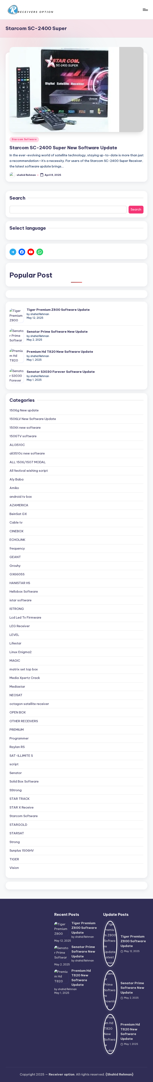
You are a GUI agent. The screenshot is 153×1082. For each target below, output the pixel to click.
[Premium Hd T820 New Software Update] (17, 356)
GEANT (15, 557)
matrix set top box (24, 669)
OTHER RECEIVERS (24, 721)
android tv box (21, 497)
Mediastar (17, 687)
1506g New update (24, 410)
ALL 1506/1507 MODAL (28, 462)
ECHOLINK (17, 540)
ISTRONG (17, 609)
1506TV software (23, 436)
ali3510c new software (27, 453)
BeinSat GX (18, 514)
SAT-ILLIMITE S (21, 756)
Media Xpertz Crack (25, 678)
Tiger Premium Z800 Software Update (58, 310)
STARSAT (17, 833)
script (14, 764)
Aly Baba (17, 479)
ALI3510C (17, 445)
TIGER (14, 859)
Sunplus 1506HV (22, 850)
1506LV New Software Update (33, 419)
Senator (16, 773)
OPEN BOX (18, 712)
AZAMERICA (19, 505)
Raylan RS (17, 747)
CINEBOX (17, 531)
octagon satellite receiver (29, 704)
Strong (15, 842)
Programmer (19, 738)
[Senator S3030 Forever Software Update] (17, 376)
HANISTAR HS (20, 583)
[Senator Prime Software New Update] (17, 336)
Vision (14, 868)
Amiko (14, 488)
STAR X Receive (22, 807)
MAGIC (15, 661)
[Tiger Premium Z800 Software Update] (17, 315)
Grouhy (15, 566)
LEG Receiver (20, 626)
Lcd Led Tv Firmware (25, 617)
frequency (17, 548)
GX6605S (17, 574)
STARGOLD (18, 825)
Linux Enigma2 (21, 652)
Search (17, 198)
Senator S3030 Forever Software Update (61, 372)
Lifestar (15, 643)
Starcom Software (24, 139)
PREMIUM (17, 730)
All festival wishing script (29, 471)
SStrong (16, 790)
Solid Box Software (24, 781)
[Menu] (145, 9)
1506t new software (25, 428)
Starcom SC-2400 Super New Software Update (63, 147)
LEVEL (14, 635)
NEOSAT (16, 695)
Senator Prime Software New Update (57, 332)
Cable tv (16, 522)
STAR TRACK (20, 799)
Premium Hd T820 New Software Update (60, 352)
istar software (21, 600)
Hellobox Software (24, 591)
